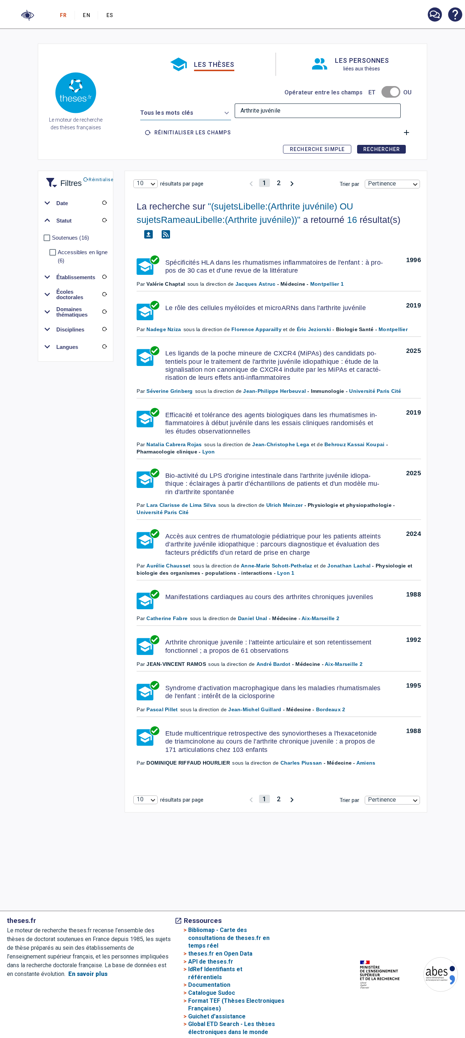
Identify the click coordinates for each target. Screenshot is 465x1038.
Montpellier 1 (327, 284)
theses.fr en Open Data (220, 953)
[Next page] (292, 183)
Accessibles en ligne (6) (83, 256)
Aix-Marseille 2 (320, 618)
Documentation (209, 984)
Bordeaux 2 (330, 709)
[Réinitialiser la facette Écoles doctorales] (104, 294)
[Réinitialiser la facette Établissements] (104, 277)
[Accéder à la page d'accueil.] (76, 94)
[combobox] (185, 111)
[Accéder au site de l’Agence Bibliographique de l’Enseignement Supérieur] (433, 975)
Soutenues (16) (70, 238)
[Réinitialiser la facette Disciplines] (104, 329)
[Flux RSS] (165, 234)
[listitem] (434, 14)
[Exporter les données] (148, 234)
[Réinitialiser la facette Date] (104, 203)
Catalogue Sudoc (211, 992)
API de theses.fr (210, 961)
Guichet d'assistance (217, 1016)
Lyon (208, 452)
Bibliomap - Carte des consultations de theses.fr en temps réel (229, 938)
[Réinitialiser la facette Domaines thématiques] (104, 312)
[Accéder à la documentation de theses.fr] (455, 15)
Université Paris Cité (375, 391)
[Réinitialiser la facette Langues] (104, 347)
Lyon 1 (286, 573)
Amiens (366, 763)
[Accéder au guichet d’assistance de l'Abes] (434, 15)
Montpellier (393, 329)
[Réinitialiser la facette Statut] (104, 220)
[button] (27, 15)
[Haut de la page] (443, 1010)
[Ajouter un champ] (406, 132)
